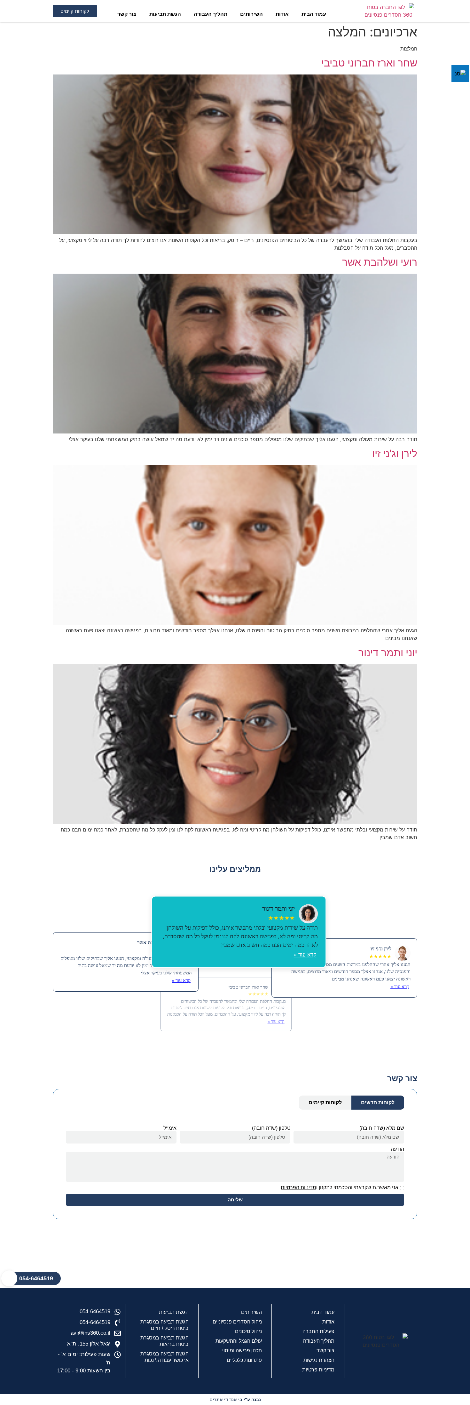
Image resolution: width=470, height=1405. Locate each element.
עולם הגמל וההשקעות (238, 1341)
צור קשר (127, 14)
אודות (282, 14)
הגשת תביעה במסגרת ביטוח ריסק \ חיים (164, 1325)
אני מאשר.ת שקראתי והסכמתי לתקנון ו (339, 1187)
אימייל (169, 1128)
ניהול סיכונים (248, 1331)
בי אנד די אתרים (225, 1399)
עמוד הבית (314, 14)
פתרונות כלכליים (244, 1360)
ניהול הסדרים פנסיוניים (237, 1321)
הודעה (397, 1149)
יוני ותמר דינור (387, 652)
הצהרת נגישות (318, 1360)
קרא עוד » (305, 954)
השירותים (251, 14)
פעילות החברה (318, 1331)
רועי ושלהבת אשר (379, 262)
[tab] (377, 1103)
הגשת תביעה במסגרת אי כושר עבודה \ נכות (164, 1357)
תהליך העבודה (210, 14)
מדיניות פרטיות (318, 1369)
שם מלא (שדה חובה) (381, 1128)
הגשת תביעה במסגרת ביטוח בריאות (164, 1341)
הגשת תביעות (165, 14)
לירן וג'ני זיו (394, 453)
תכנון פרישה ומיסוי (242, 1350)
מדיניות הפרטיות (298, 1187)
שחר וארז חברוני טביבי (369, 63)
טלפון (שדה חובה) (271, 1128)
